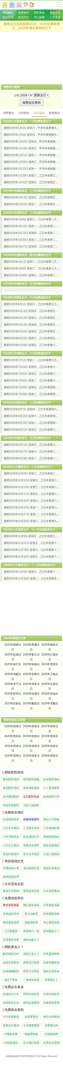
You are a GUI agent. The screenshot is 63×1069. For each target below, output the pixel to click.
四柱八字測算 (51, 819)
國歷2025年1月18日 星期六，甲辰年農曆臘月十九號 (32, 148)
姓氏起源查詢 (31, 1002)
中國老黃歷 (11, 1034)
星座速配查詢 (31, 787)
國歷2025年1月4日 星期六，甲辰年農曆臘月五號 (32, 127)
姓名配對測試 (51, 779)
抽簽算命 (8, 17)
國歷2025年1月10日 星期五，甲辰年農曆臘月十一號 (32, 141)
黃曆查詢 (23, 12)
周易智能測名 (51, 836)
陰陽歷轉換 (31, 1034)
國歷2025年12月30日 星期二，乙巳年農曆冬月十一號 (32, 578)
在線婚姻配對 (11, 971)
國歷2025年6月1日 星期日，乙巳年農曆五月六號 (32, 304)
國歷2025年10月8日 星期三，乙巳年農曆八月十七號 (32, 473)
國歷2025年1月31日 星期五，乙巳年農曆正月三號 (32, 182)
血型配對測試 (11, 787)
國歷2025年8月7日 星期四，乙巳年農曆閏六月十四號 (32, 409)
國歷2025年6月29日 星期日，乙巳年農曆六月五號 (32, 345)
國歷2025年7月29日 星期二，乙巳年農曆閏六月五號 (32, 394)
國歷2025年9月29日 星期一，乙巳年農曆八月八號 (32, 458)
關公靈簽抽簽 (31, 905)
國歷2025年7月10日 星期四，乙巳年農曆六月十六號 (32, 366)
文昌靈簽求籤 (11, 939)
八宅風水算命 (31, 828)
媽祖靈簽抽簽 (11, 922)
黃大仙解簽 (31, 913)
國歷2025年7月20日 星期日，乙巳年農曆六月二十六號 (32, 373)
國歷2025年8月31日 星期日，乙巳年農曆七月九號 (32, 429)
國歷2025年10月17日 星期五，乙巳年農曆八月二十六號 (32, 493)
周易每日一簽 (31, 931)
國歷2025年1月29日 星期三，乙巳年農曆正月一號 (32, 175)
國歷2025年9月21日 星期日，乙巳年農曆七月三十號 (32, 444)
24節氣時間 (51, 1034)
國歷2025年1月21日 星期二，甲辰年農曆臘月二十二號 (32, 155)
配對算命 (39, 12)
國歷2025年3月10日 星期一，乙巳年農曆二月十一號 (32, 226)
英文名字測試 (31, 854)
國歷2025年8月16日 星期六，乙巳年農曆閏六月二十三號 (32, 416)
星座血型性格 (31, 891)
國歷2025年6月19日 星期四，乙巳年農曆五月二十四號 (32, 324)
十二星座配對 (51, 787)
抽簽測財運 (31, 922)
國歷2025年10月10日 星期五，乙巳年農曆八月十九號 (32, 480)
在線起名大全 (11, 994)
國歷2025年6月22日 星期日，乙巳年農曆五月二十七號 (32, 338)
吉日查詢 (39, 113)
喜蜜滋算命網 (20, 5)
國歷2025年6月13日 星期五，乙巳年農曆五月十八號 (32, 311)
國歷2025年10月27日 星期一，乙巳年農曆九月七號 (32, 514)
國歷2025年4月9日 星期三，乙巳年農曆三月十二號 (32, 268)
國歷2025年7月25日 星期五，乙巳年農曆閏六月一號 (32, 387)
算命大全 (58, 4)
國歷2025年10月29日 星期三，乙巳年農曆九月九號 (32, 521)
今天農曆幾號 (31, 1025)
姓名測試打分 (31, 836)
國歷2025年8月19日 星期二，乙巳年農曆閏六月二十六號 (32, 422)
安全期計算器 (31, 1042)
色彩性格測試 (11, 854)
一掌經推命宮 (31, 979)
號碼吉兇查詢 (51, 868)
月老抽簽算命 (11, 913)
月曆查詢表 (51, 1025)
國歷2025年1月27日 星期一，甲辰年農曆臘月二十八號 (32, 168)
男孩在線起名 (31, 994)
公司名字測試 (11, 828)
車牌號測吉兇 (11, 876)
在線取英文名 (11, 1002)
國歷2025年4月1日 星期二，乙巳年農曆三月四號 (32, 261)
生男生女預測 (51, 1042)
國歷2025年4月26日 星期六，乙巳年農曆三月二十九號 (32, 275)
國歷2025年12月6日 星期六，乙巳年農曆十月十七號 (32, 571)
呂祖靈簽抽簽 (51, 913)
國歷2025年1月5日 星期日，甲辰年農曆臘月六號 (32, 134)
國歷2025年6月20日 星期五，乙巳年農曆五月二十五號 (32, 331)
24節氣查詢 (11, 1042)
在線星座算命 (51, 1002)
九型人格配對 (31, 805)
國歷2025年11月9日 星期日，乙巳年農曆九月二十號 (32, 536)
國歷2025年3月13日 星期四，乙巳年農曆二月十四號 (32, 233)
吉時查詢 (23, 113)
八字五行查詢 (11, 845)
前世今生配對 (31, 971)
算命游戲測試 (51, 845)
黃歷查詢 (8, 113)
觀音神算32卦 (11, 953)
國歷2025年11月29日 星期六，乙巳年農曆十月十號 (32, 549)
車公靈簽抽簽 (51, 922)
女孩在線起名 (51, 994)
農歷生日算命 (31, 962)
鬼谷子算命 (11, 979)
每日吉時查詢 (51, 1016)
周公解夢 (39, 17)
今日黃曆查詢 (11, 1016)
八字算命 (55, 17)
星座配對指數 (31, 779)
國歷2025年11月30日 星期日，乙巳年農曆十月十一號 (32, 556)
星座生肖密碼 (11, 891)
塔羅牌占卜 (51, 979)
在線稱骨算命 (11, 819)
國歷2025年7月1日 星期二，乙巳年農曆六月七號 (32, 360)
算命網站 (8, 12)
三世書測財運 (51, 828)
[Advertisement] (31, 58)
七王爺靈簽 (11, 931)
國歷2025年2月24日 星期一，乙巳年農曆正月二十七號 (32, 204)
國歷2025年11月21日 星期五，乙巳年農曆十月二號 (32, 543)
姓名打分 (23, 17)
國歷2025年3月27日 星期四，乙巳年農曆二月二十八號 (32, 246)
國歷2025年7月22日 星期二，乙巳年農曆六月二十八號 (32, 380)
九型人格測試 (51, 854)
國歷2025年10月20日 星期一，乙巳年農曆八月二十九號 (32, 507)
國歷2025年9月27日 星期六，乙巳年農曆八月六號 (32, 451)
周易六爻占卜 (31, 953)
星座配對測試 (11, 779)
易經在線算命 (51, 971)
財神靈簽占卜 (51, 931)
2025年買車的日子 (28, 1056)
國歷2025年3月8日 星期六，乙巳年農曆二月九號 (32, 219)
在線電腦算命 (51, 962)
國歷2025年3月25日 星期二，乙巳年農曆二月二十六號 (32, 239)
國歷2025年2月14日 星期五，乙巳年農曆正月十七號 (32, 197)
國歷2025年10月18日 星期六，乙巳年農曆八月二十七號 (32, 500)
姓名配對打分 (51, 796)
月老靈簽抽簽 (51, 905)
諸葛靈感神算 (51, 953)
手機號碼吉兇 (11, 868)
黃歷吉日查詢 (11, 1025)
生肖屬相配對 (11, 796)
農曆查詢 (54, 113)
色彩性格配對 (11, 805)
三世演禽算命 (11, 836)
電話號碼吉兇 (31, 868)
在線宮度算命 (11, 962)
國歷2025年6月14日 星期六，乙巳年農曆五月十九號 (32, 317)
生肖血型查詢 (51, 891)
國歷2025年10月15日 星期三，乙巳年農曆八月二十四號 (32, 487)
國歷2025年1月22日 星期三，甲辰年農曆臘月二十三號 (32, 161)
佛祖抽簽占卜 (31, 939)
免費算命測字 (31, 845)
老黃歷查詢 (31, 1016)
